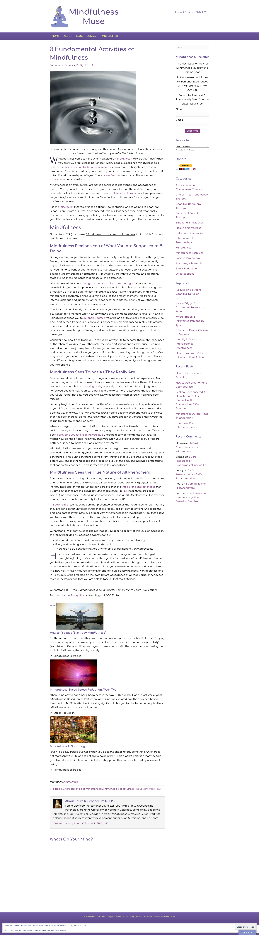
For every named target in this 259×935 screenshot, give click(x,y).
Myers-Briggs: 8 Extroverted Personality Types (190, 307)
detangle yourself (94, 318)
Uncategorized (185, 273)
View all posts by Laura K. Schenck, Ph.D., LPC (82, 823)
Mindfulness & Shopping (67, 746)
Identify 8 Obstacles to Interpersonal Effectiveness (190, 343)
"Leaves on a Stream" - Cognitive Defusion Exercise (189, 294)
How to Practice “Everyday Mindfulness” (78, 632)
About (68, 36)
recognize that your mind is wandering (107, 283)
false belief (66, 207)
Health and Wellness (188, 228)
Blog (79, 36)
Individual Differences (189, 233)
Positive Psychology (188, 258)
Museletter (110, 36)
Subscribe (192, 131)
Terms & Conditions (144, 917)
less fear (110, 175)
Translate (192, 150)
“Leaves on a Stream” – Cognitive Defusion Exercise (192, 497)
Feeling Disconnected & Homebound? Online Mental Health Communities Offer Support (190, 400)
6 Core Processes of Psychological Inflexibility (191, 460)
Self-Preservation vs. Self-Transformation (189, 474)
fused (160, 287)
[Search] (207, 35)
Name (179, 109)
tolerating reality (92, 386)
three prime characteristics (138, 486)
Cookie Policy (60, 930)
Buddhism (59, 504)
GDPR (173, 917)
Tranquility (77, 595)
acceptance (57, 179)
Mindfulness (70, 781)
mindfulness (122, 158)
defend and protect (125, 193)
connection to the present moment (90, 167)
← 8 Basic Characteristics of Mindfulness (75, 789)
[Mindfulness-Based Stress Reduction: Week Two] (73, 672)
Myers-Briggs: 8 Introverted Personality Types (190, 320)
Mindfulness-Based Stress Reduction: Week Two (83, 689)
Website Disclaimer (161, 917)
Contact (92, 36)
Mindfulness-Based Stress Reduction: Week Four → (133, 789)
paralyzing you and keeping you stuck (80, 434)
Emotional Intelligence (190, 222)
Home (55, 36)
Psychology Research (189, 263)
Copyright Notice (114, 917)
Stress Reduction (186, 268)
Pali (124, 491)
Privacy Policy (128, 917)
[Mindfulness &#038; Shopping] (73, 729)
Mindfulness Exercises (189, 253)
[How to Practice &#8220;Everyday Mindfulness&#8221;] (79, 615)
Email (179, 120)
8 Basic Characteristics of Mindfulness (187, 447)
